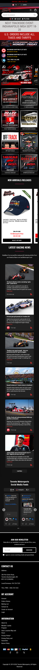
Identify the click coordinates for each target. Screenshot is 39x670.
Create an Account (7, 609)
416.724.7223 (16, 583)
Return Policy (5, 643)
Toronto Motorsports (23, 664)
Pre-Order (26, 19)
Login (3, 612)
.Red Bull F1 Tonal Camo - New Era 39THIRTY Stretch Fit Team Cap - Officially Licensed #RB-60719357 (15, 221)
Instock (18, 19)
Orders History (5, 601)
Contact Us (4, 607)
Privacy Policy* (6, 636)
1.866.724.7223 (22, 2)
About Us (4, 623)
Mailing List (5, 604)
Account (3, 598)
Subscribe (29, 550)
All (12, 19)
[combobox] (19, 15)
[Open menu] (30, 10)
